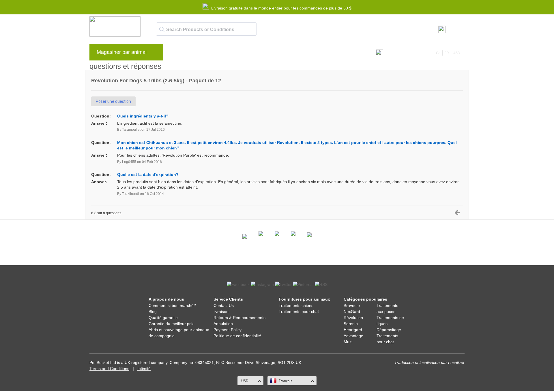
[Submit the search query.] (162, 29)
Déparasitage (389, 329)
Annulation (223, 323)
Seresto (351, 323)
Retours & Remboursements (239, 317)
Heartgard (353, 329)
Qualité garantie (163, 317)
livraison (221, 311)
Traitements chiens (296, 305)
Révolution (353, 317)
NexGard (352, 311)
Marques (182, 53)
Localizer (456, 362)
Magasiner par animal (122, 52)
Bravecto (352, 305)
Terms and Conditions (109, 368)
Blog (204, 53)
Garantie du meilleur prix (171, 323)
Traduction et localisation (417, 362)
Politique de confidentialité (237, 335)
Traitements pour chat (299, 311)
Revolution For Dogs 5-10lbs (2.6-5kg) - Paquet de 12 (156, 80)
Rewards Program (234, 53)
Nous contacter (302, 53)
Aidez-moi (270, 53)
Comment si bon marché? (172, 305)
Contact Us (224, 305)
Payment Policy (228, 329)
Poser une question (113, 101)
